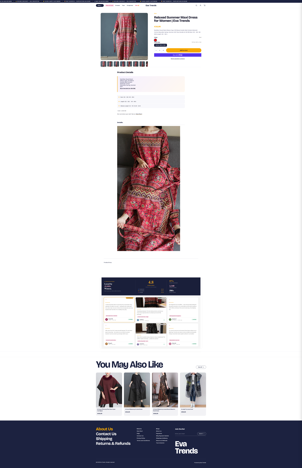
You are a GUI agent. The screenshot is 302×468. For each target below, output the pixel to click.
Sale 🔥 (137, 5)
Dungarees (130, 5)
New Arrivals (109, 5)
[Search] (196, 5)
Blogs (157, 428)
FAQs (138, 433)
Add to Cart (184, 50)
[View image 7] (142, 64)
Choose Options (109, 405)
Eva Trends (203, 462)
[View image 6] (136, 64)
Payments (159, 433)
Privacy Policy (141, 438)
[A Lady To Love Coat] (193, 390)
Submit (201, 433)
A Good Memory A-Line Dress (133, 409)
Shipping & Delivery (162, 438)
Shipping (104, 438)
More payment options (178, 58)
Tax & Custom (160, 443)
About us (158, 431)
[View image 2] (110, 64)
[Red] (155, 40)
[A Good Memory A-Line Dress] (137, 390)
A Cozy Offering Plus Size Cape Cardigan (106, 410)
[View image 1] (103, 64)
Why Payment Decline (162, 436)
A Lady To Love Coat (187, 409)
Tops (123, 5)
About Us (104, 429)
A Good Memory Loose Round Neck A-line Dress (164, 410)
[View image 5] (129, 64)
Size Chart (140, 431)
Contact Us (106, 434)
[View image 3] (116, 64)
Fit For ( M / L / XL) (160, 45)
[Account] (200, 5)
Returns (139, 428)
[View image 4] (123, 64)
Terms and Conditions (143, 440)
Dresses (117, 5)
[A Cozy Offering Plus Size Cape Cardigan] (109, 390)
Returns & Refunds (113, 443)
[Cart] (204, 5)
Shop (99, 5)
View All (200, 367)
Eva (155, 13)
